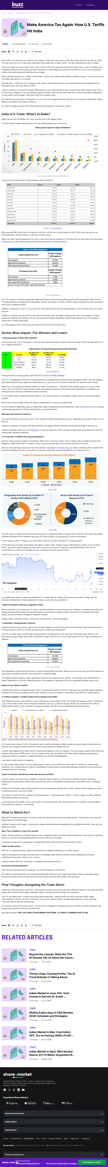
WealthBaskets (29, 1138)
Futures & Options (55, 1138)
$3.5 (80, 545)
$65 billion (35, 430)
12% (52, 704)
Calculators (90, 5)
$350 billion (65, 448)
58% (22, 706)
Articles (79, 5)
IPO (38, 1138)
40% (19, 342)
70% (91, 386)
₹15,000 (86, 407)
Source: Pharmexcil (53, 371)
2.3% (4, 704)
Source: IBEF (53, 489)
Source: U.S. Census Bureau (52, 228)
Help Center (75, 1138)
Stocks (5, 1138)
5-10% (48, 382)
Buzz (3, 13)
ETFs (44, 1138)
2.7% (28, 309)
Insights (11, 13)
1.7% (78, 309)
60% (57, 443)
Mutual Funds (15, 1138)
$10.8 (21, 751)
